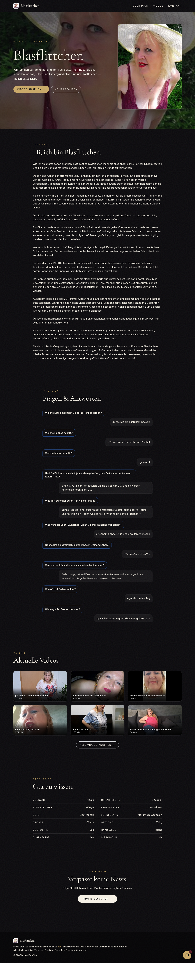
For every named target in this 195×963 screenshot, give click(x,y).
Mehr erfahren (66, 89)
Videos (158, 5)
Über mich (140, 5)
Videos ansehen (31, 89)
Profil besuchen (97, 898)
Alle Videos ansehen (97, 745)
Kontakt (175, 5)
